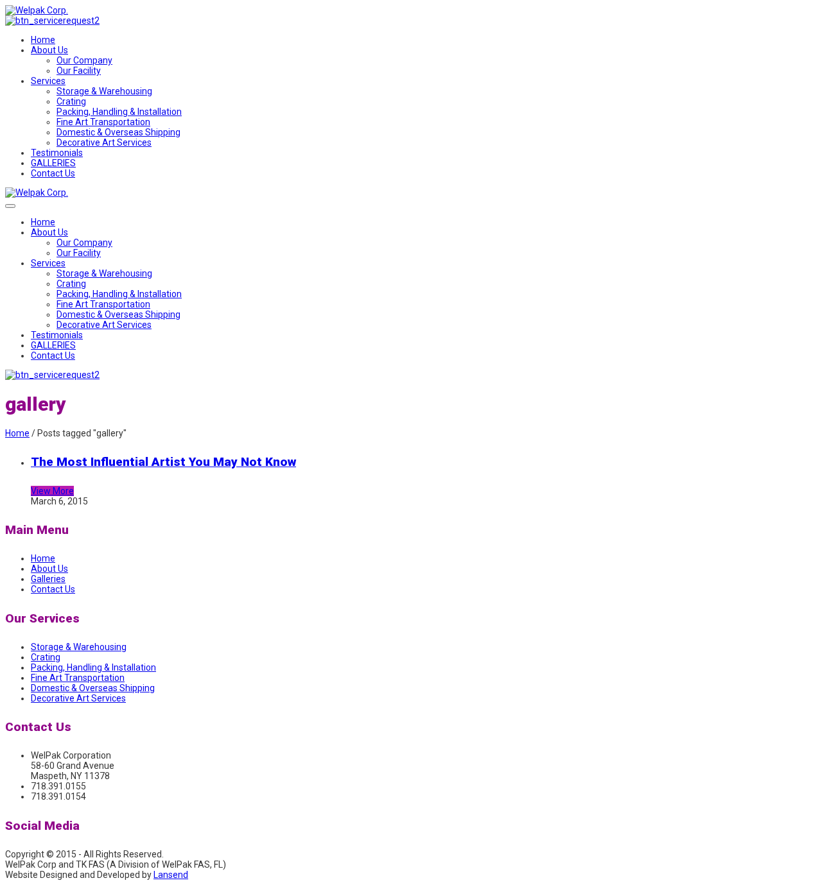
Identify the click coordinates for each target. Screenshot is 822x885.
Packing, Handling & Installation (119, 112)
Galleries (48, 579)
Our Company (84, 60)
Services (48, 81)
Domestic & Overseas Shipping (118, 132)
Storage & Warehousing (104, 91)
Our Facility (79, 70)
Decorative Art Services (104, 142)
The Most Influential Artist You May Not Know (163, 461)
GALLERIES (53, 163)
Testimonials (57, 153)
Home (43, 40)
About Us (49, 50)
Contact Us (53, 173)
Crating (71, 101)
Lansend (170, 875)
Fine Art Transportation (103, 122)
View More (52, 491)
